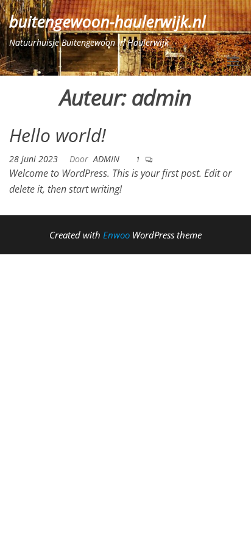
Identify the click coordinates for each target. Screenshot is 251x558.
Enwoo (116, 235)
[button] (233, 61)
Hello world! (57, 135)
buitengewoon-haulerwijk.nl (107, 21)
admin (106, 159)
